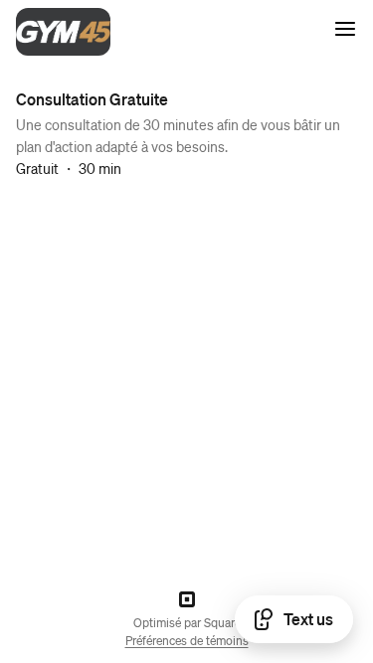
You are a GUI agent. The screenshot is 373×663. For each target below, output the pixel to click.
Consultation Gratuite (92, 98)
